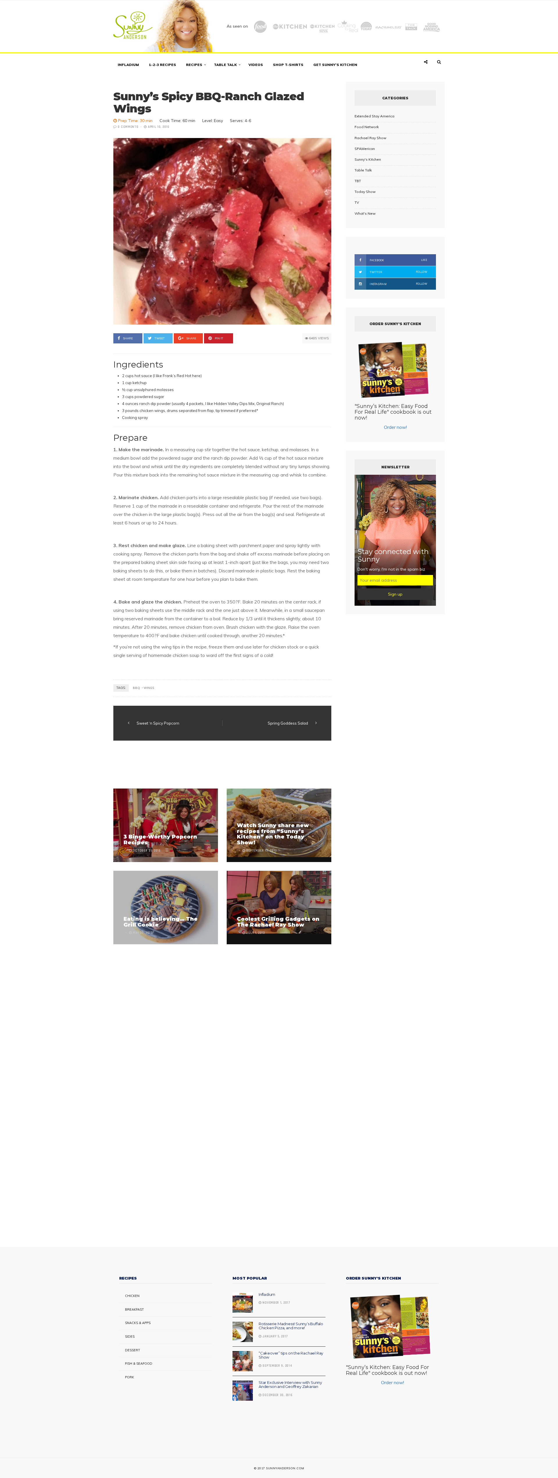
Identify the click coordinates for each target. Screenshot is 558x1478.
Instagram (398, 284)
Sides (130, 1336)
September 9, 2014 (277, 1366)
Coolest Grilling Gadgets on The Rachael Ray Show (278, 922)
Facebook (398, 260)
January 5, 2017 (275, 1336)
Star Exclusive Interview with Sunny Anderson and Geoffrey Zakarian (290, 1384)
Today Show (365, 191)
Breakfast (134, 1309)
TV (357, 202)
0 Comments (128, 127)
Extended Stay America (374, 116)
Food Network (367, 127)
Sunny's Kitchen (368, 159)
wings (149, 688)
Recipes (194, 64)
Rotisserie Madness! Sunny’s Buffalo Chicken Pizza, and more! (291, 1325)
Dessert (132, 1350)
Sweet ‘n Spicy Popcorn (158, 723)
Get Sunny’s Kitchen (335, 64)
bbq (136, 688)
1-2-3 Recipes (162, 64)
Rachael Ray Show (370, 138)
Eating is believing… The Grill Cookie (161, 922)
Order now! (395, 427)
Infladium (128, 64)
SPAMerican (365, 148)
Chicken (132, 1296)
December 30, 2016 (277, 1395)
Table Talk (225, 64)
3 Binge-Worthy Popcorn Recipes (160, 840)
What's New (365, 213)
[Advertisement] (219, 765)
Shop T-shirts (288, 64)
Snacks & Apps (138, 1323)
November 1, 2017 (276, 1303)
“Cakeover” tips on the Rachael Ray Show (291, 1355)
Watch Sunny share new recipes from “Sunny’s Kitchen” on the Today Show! (273, 834)
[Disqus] (222, 1017)
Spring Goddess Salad (288, 723)
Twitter (398, 272)
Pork (129, 1377)
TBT (358, 181)
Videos (255, 64)
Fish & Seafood (138, 1363)
